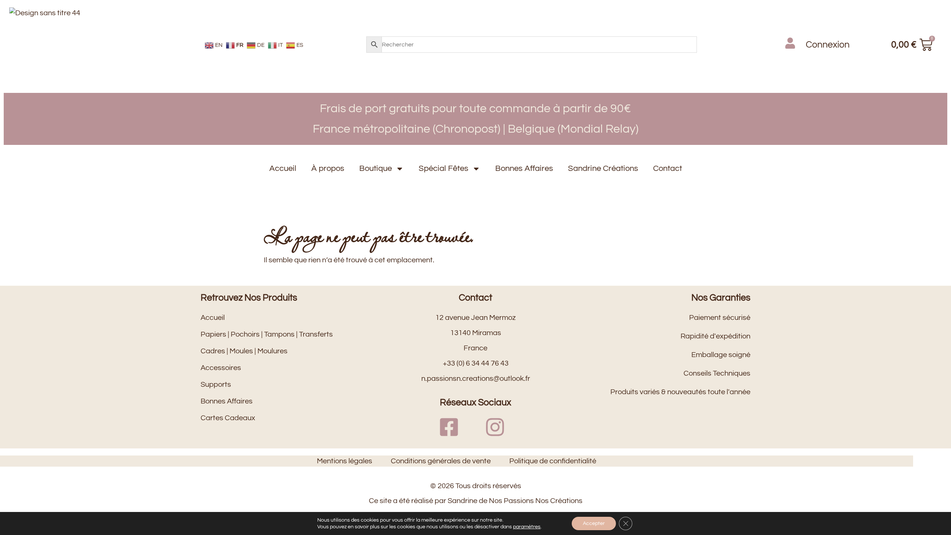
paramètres (527, 526)
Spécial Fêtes (443, 168)
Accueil (282, 168)
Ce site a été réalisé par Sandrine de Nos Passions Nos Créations (475, 501)
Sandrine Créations (603, 168)
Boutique (375, 168)
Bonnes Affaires (524, 168)
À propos (327, 168)
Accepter (594, 523)
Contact (667, 168)
